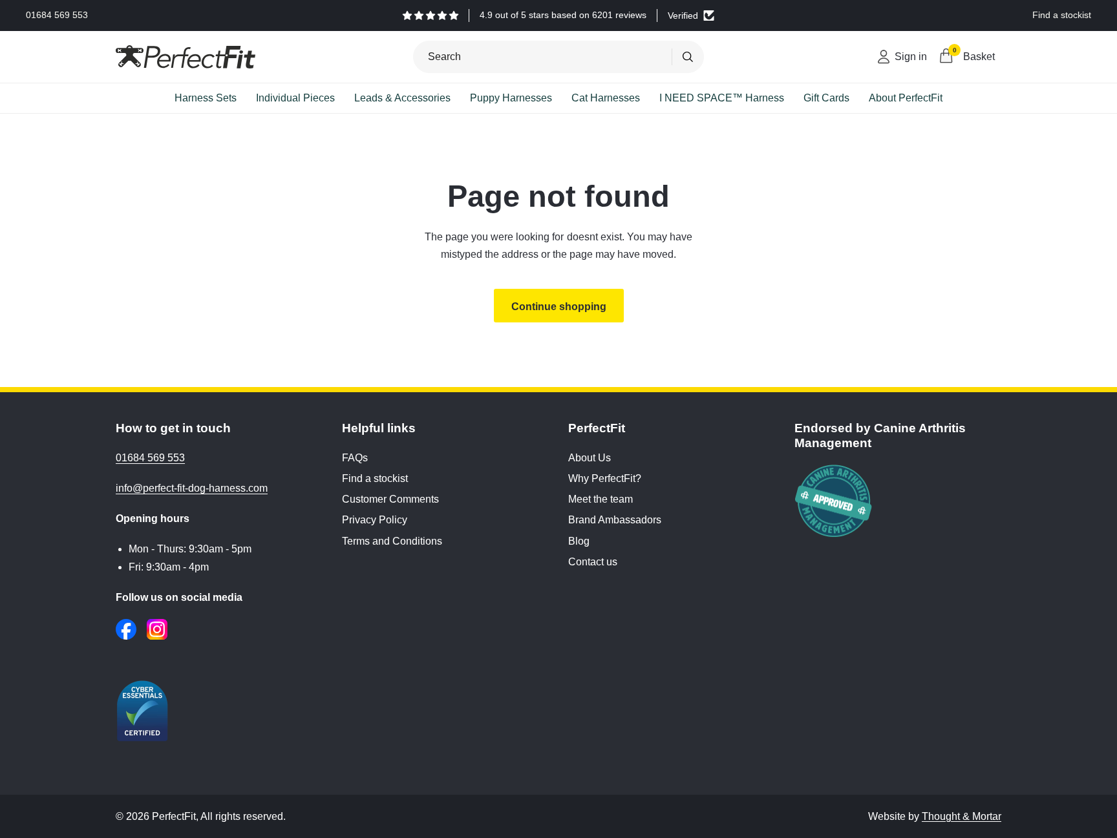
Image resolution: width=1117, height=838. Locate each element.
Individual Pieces (295, 97)
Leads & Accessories (402, 97)
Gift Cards (826, 97)
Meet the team (600, 499)
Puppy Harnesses (511, 97)
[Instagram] (157, 629)
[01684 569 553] (57, 15)
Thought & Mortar (961, 816)
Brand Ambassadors (614, 519)
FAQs (355, 457)
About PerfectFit (905, 97)
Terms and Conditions (392, 541)
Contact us (592, 561)
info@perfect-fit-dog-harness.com (192, 488)
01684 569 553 (150, 457)
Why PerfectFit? (604, 478)
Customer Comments (390, 499)
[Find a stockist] (1061, 15)
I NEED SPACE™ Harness (721, 97)
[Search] (688, 57)
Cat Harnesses (605, 97)
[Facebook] (126, 629)
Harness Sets (206, 97)
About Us (589, 457)
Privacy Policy (374, 519)
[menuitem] (205, 98)
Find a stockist (375, 478)
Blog (579, 541)
